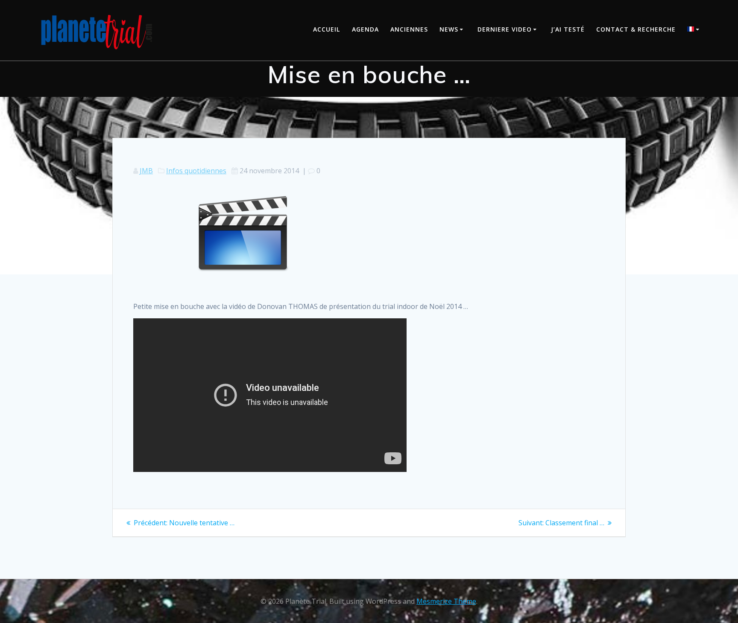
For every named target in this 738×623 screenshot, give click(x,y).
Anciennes (409, 29)
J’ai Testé (568, 29)
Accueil (326, 29)
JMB (146, 170)
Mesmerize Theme (446, 601)
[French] (694, 30)
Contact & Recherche (636, 29)
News (448, 29)
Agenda (365, 29)
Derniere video (504, 29)
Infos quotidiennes (196, 170)
